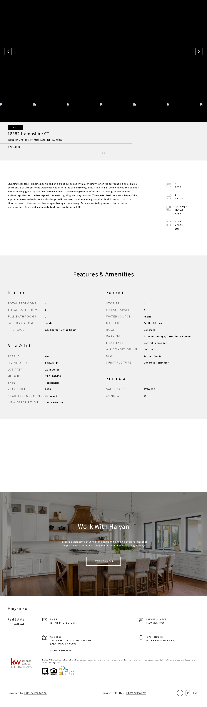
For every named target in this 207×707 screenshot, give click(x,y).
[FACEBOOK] (180, 693)
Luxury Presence (35, 693)
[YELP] (196, 693)
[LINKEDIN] (188, 693)
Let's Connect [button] (103, 561)
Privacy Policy (136, 693)
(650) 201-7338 (155, 622)
